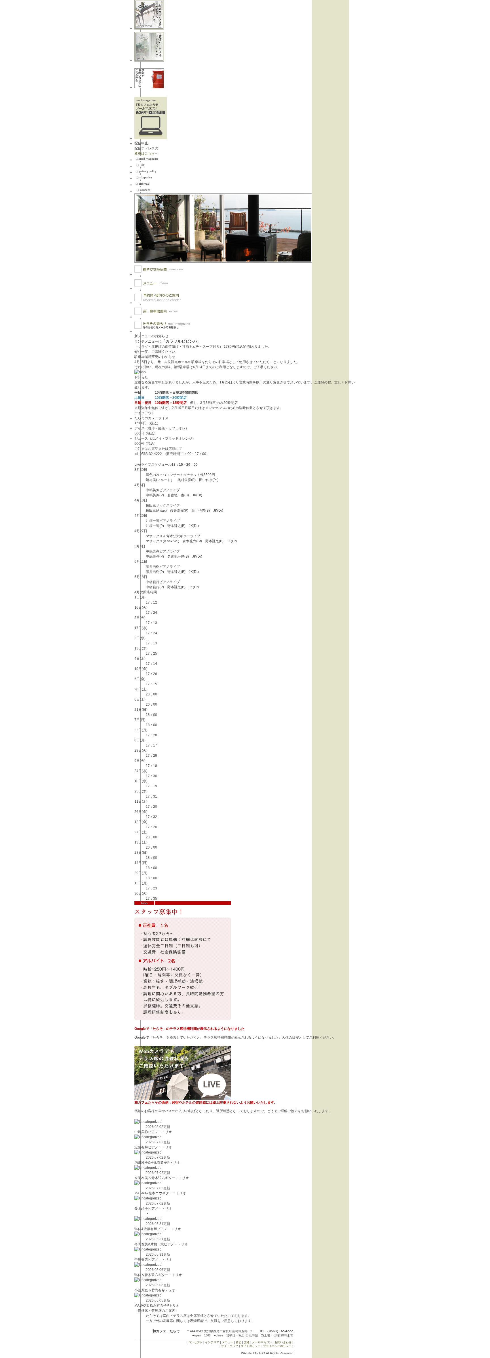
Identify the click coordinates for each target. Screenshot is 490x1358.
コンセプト (195, 1342)
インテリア (212, 1342)
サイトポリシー (251, 1346)
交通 (247, 1342)
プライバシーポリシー (277, 1346)
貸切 (238, 1342)
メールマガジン (262, 1342)
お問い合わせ (283, 1342)
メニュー (227, 1342)
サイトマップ (229, 1346)
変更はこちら (144, 153)
